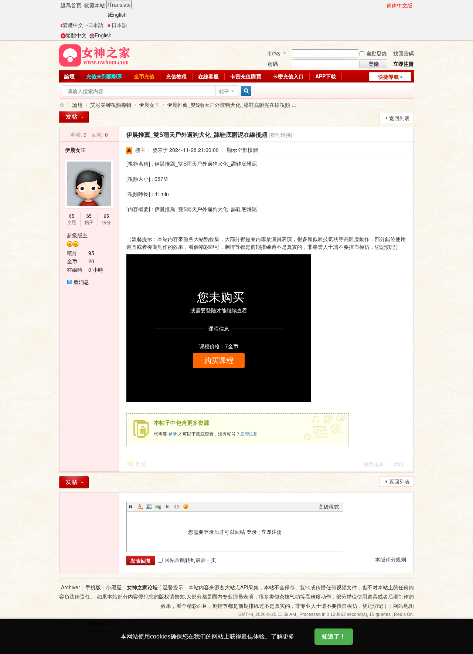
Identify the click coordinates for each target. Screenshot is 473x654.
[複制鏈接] (280, 134)
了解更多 (283, 636)
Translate (120, 4)
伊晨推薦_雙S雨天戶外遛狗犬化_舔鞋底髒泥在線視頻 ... (231, 104)
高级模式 (329, 506)
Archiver (70, 587)
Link (158, 506)
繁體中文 (72, 24)
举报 (399, 464)
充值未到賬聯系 (104, 76)
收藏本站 (94, 5)
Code (176, 506)
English (118, 14)
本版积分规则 (390, 559)
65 (71, 216)
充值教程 (176, 76)
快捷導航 (388, 76)
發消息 (81, 281)
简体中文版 (399, 5)
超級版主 (77, 235)
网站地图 (403, 605)
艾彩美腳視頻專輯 (111, 104)
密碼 (273, 63)
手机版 (93, 587)
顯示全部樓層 (242, 149)
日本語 (95, 24)
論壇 (69, 76)
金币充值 (144, 76)
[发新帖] (74, 482)
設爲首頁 (71, 5)
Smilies (186, 506)
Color (139, 506)
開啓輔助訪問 (383, 5)
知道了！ (334, 636)
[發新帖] (74, 117)
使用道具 (373, 464)
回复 (141, 464)
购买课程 (219, 360)
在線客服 (208, 76)
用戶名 (273, 53)
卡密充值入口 (288, 76)
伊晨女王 (149, 104)
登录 (172, 433)
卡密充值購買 (245, 76)
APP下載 (325, 76)
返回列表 (399, 118)
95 (106, 216)
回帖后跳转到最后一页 (190, 559)
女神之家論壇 (62, 104)
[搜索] (245, 91)
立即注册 (249, 433)
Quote (167, 506)
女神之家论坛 (142, 587)
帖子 (224, 91)
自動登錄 (376, 53)
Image (149, 506)
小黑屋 (114, 587)
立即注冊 (403, 63)
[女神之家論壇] (94, 54)
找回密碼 (403, 53)
